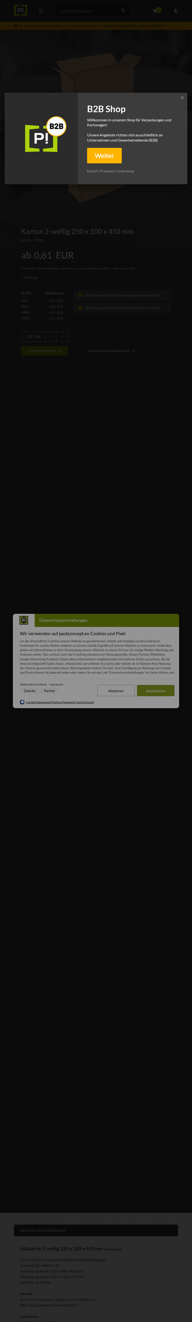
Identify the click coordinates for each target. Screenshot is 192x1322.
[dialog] (96, 138)
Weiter (104, 155)
